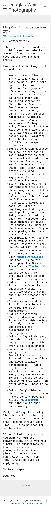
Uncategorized (11, 36)
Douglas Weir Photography (23, 7)
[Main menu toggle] (45, 7)
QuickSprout (29, 400)
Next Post (25, 485)
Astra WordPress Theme (31, 503)
